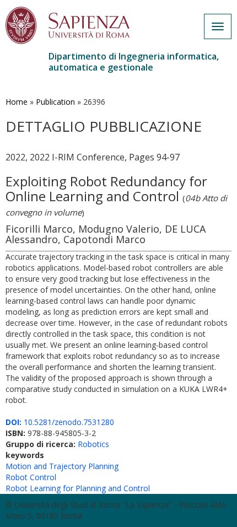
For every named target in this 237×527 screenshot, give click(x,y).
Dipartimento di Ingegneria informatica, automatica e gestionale (134, 61)
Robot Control (31, 477)
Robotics (93, 444)
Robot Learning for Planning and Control (78, 488)
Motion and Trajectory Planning (62, 466)
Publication (55, 101)
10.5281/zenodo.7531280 (60, 422)
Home (17, 101)
